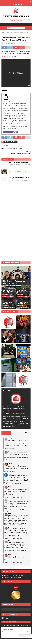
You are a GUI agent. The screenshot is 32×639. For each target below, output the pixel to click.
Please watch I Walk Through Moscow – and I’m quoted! (9, 291)
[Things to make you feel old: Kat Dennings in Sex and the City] (23, 322)
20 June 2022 (19, 296)
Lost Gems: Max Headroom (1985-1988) (11, 483)
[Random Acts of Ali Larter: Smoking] (8, 322)
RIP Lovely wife (7, 448)
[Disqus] (16, 203)
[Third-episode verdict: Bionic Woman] (4, 164)
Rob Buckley (15, 43)
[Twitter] (13, 4)
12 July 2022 (5, 296)
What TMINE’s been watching (11, 263)
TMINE (10, 451)
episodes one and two (14, 55)
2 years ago (13, 448)
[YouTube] (19, 4)
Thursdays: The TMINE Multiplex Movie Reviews (12, 575)
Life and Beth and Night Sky (7, 302)
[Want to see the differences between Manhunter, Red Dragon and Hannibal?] (8, 380)
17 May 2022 (19, 307)
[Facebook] (10, 4)
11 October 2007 (12, 164)
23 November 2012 (6, 43)
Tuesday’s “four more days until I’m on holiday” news (19, 178)
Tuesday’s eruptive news (15, 170)
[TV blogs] (16, 594)
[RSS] (22, 4)
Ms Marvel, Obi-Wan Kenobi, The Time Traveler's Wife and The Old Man (22, 291)
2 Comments (25, 307)
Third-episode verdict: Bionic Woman (18, 162)
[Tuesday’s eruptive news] (4, 171)
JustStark (10, 463)
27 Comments (18, 285)
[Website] (14, 132)
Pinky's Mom (11, 474)
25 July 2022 (12, 285)
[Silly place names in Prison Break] (8, 365)
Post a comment (22, 43)
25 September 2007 (12, 171)
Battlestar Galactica (10, 141)
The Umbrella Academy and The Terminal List (14, 282)
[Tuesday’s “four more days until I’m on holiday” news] (4, 179)
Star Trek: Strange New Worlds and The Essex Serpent (22, 302)
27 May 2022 (5, 307)
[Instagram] (16, 4)
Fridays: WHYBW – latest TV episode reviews (11, 577)
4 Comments (26, 171)
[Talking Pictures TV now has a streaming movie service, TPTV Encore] (23, 351)
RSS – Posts (6, 618)
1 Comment (11, 296)
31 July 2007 (11, 180)
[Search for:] (16, 27)
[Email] (17, 132)
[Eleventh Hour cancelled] (23, 380)
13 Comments (11, 307)
